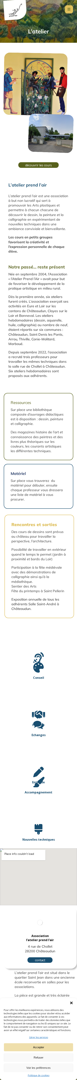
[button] (71, 1003)
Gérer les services (38, 1037)
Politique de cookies (38, 1075)
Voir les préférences (38, 1067)
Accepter (38, 1047)
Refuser (38, 1057)
